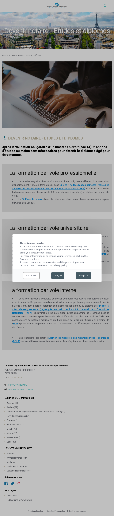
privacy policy (60, 265)
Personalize (31, 275)
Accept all (83, 275)
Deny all (58, 275)
